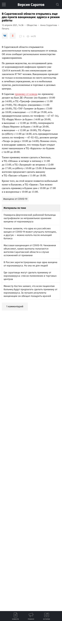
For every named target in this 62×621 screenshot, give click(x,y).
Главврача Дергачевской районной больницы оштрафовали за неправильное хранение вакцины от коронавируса (30, 218)
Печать (5, 28)
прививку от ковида (26, 94)
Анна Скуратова (48, 25)
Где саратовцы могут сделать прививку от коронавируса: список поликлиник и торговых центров (30, 276)
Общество (32, 25)
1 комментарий (14, 306)
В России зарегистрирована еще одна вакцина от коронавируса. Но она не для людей (30, 264)
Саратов (31, 5)
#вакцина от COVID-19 (15, 198)
